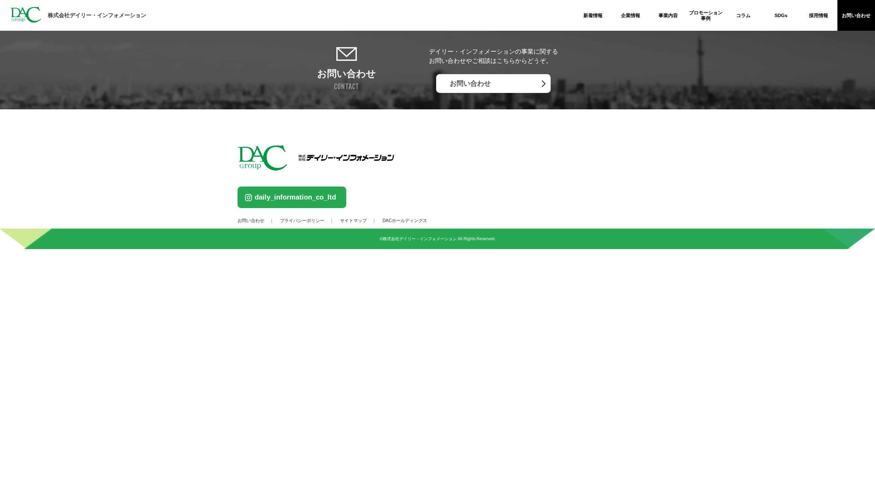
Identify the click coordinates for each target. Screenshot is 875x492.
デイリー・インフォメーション (97, 15)
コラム (743, 15)
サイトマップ (353, 220)
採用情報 (818, 15)
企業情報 (630, 15)
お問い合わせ (856, 15)
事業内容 (668, 15)
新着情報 (593, 15)
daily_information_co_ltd (295, 197)
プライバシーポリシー (302, 220)
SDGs (781, 15)
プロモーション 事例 (706, 15)
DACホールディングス (404, 220)
